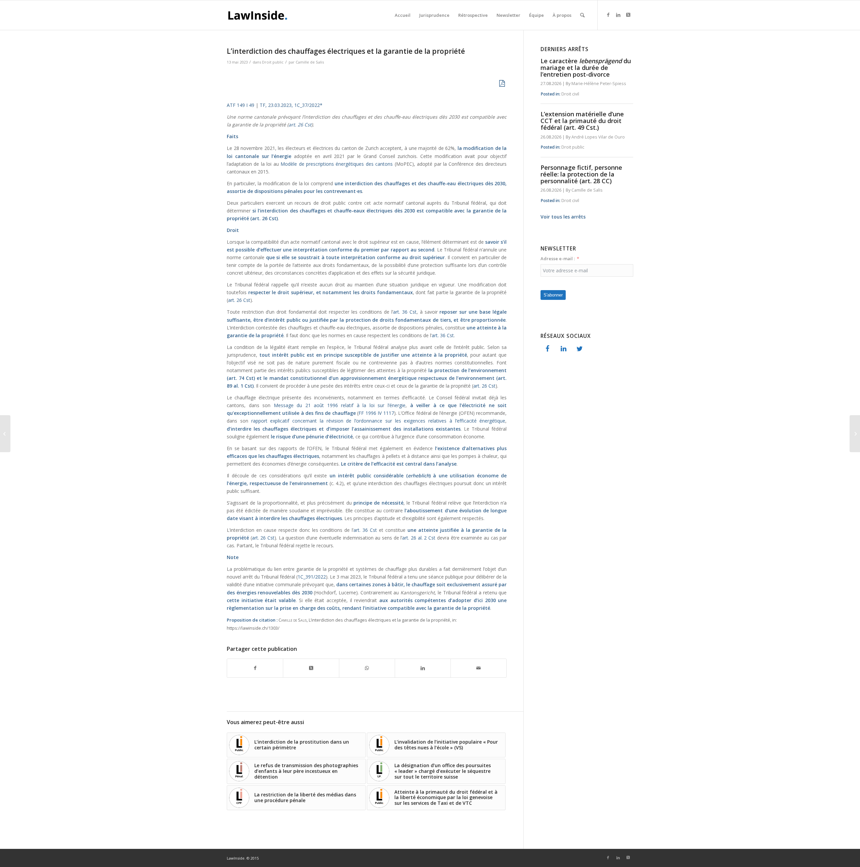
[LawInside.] (259, 15)
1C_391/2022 (312, 577)
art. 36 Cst (405, 312)
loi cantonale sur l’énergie (259, 156)
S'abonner (553, 295)
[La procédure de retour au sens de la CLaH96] (5, 433)
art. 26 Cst (300, 124)
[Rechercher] (582, 15)
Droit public (273, 62)
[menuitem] (402, 15)
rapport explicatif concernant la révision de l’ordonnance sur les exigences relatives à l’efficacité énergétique (378, 421)
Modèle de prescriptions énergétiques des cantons (337, 164)
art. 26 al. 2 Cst (418, 538)
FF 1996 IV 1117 (376, 413)
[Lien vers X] (628, 15)
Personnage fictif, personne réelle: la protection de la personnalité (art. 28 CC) (581, 174)
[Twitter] (579, 349)
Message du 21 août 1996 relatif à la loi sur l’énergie (339, 405)
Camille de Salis (310, 62)
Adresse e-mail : (558, 258)
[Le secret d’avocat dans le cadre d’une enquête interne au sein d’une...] (855, 433)
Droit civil (570, 94)
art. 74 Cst (241, 378)
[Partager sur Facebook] (255, 668)
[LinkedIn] (563, 349)
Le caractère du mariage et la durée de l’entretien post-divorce (586, 67)
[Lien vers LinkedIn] (618, 15)
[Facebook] (547, 349)
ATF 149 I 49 (240, 105)
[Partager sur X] (311, 668)
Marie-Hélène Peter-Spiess (598, 83)
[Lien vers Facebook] (608, 15)
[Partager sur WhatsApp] (367, 668)
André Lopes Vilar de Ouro (598, 137)
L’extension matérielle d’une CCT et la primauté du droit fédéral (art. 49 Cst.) (582, 120)
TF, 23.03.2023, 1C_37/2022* (290, 105)
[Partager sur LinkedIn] (422, 668)
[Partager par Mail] (478, 668)
